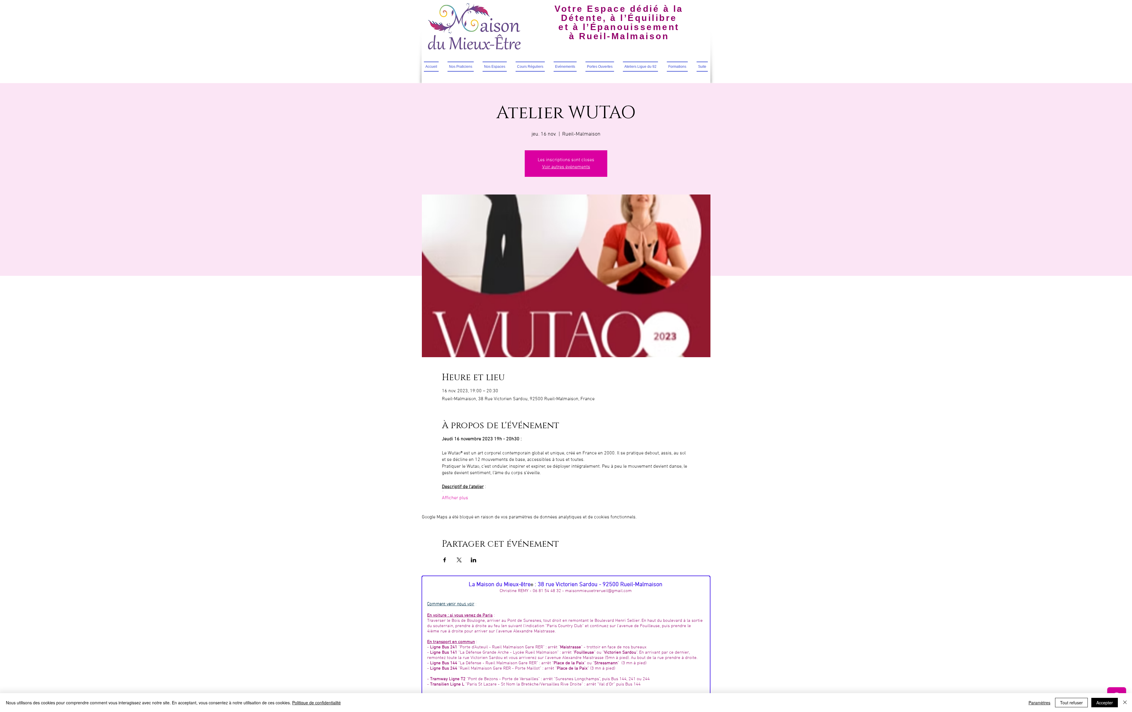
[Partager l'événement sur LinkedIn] (473, 560)
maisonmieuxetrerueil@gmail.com (598, 591)
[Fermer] (1124, 702)
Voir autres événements (566, 167)
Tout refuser (1071, 703)
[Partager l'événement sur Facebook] (444, 560)
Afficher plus (455, 498)
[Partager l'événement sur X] (459, 560)
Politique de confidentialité (316, 703)
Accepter (1104, 703)
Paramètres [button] (1039, 703)
